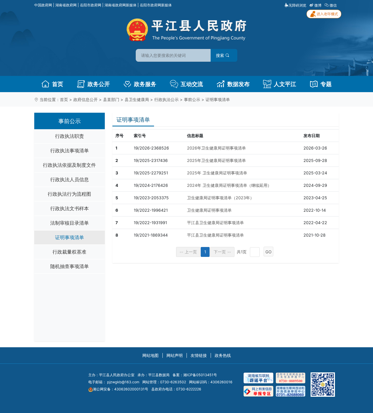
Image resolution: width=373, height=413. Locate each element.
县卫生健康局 (137, 99)
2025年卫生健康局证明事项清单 (216, 160)
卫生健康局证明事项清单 (209, 210)
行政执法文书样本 (69, 208)
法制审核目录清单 (69, 223)
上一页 (188, 251)
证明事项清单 (218, 99)
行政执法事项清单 (69, 150)
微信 (333, 5)
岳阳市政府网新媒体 (156, 5)
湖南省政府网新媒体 (121, 5)
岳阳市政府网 (90, 5)
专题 (326, 84)
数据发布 (238, 84)
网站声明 (174, 355)
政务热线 (223, 355)
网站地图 (150, 355)
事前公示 (192, 99)
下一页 (222, 251)
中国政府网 (43, 5)
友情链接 (199, 355)
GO (268, 251)
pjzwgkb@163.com (123, 382)
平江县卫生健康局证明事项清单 (215, 222)
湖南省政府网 (66, 5)
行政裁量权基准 (69, 252)
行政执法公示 (166, 99)
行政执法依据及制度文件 (69, 165)
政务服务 (145, 84)
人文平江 (285, 84)
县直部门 (111, 99)
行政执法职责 (69, 136)
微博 (318, 5)
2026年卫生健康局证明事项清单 (216, 148)
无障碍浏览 (297, 5)
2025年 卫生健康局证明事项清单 (217, 172)
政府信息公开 (85, 99)
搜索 (220, 55)
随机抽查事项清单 (69, 266)
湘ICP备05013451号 (200, 375)
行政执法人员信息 (69, 179)
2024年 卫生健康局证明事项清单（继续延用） (229, 185)
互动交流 (192, 84)
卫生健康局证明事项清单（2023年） (220, 197)
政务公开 (99, 84)
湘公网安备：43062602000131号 (120, 389)
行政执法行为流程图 (69, 194)
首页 (57, 84)
